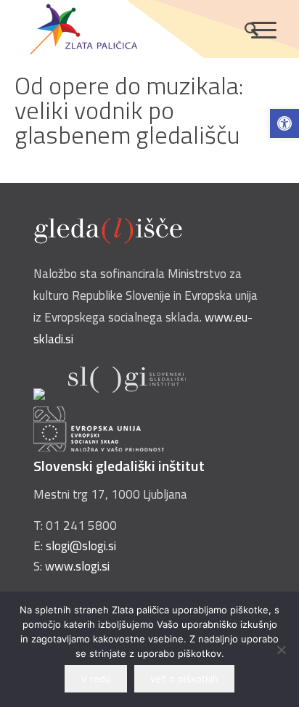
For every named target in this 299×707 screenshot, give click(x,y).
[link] (284, 123)
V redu (96, 678)
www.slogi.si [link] (77, 566)
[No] (281, 649)
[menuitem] (244, 29)
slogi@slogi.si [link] (81, 545)
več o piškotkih (184, 678)
